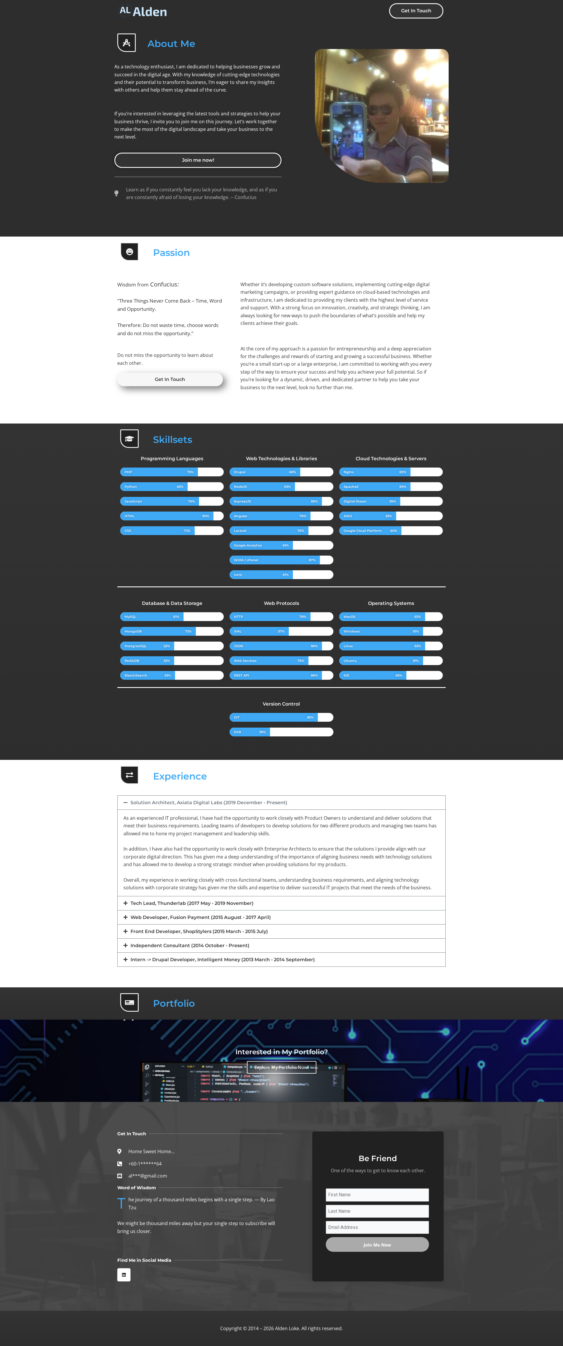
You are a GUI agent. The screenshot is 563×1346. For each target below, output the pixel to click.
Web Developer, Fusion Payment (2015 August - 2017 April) (200, 917)
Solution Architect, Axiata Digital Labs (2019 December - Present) (208, 802)
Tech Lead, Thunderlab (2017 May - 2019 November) (192, 903)
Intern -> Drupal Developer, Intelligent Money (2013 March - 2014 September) (222, 959)
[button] (281, 802)
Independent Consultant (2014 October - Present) (190, 945)
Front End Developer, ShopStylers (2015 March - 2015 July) (199, 931)
